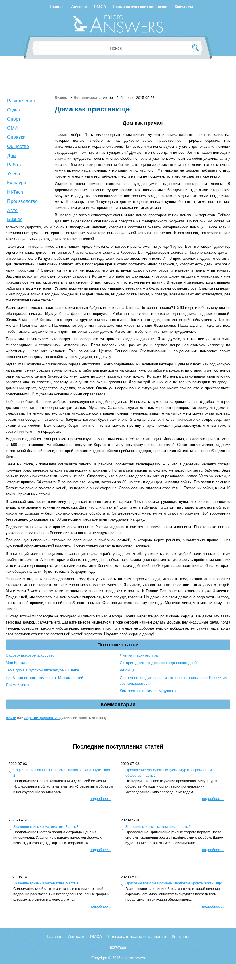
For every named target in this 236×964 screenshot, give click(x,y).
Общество (18, 146)
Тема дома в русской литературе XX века (42, 670)
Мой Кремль (16, 663)
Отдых (14, 109)
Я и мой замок (18, 685)
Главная (57, 7)
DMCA (100, 7)
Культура (16, 182)
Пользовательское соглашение (140, 7)
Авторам (79, 7)
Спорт (13, 119)
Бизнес (14, 219)
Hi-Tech (15, 192)
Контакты (183, 7)
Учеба (13, 173)
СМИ (12, 128)
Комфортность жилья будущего (148, 691)
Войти (11, 718)
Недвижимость (87, 98)
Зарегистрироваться (42, 718)
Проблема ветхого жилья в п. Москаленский (44, 678)
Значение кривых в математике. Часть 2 (158, 827)
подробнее (100, 799)
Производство (22, 201)
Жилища (127, 670)
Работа (14, 164)
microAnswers (133, 958)
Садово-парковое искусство (30, 655)
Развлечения (21, 100)
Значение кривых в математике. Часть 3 (46, 827)
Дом (11, 155)
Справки (16, 137)
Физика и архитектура (139, 655)
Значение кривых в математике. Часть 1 (46, 883)
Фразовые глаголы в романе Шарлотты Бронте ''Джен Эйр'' (173, 883)
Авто (12, 210)
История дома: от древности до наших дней (158, 663)
